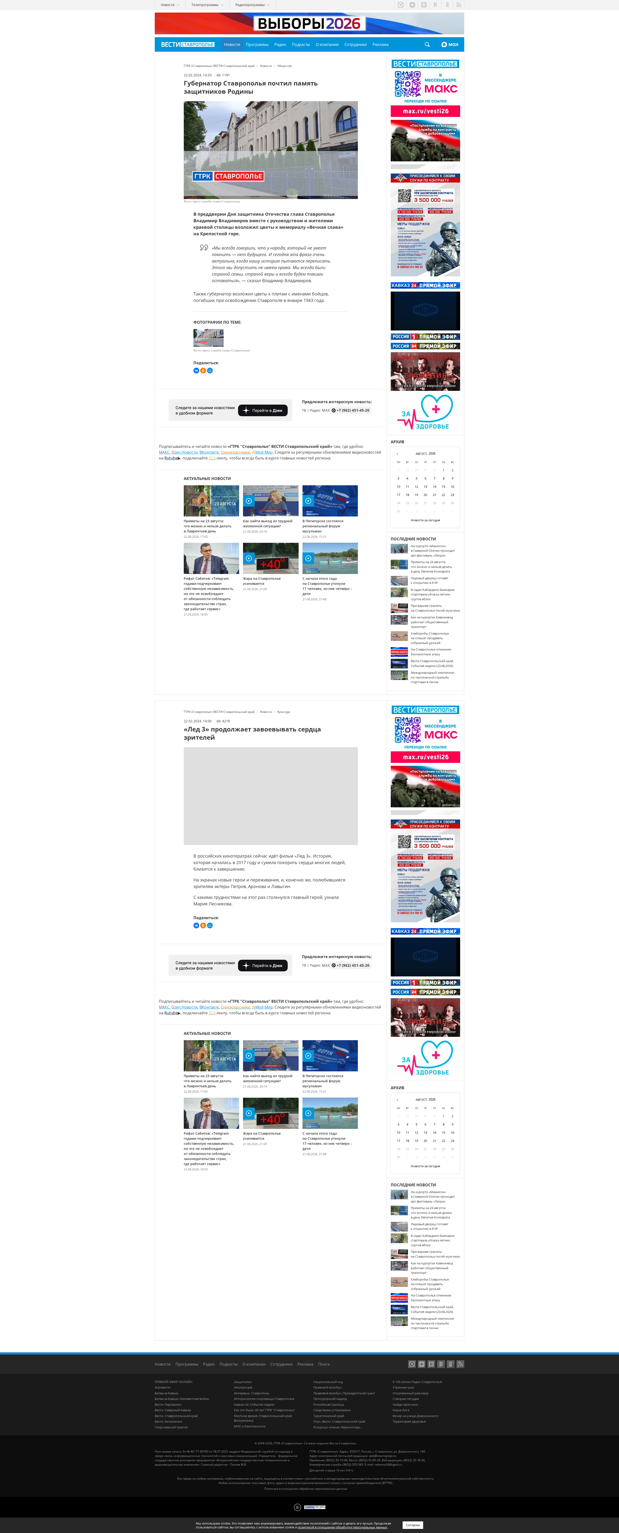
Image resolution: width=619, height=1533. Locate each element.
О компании (254, 1364)
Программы (187, 1364)
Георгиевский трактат (171, 1427)
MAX (450, 44)
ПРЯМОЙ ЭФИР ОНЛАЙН (173, 1382)
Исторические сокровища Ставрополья (264, 1399)
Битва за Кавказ (166, 1393)
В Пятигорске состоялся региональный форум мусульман (322, 526)
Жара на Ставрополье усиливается (262, 581)
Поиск (427, 44)
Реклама (305, 1364)
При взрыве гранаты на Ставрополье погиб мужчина (435, 608)
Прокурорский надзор (330, 1399)
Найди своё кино (405, 1404)
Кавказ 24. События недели (254, 1404)
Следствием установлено (332, 1410)
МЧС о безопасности (249, 1426)
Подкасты (229, 1364)
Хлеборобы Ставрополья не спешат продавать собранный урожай (430, 638)
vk (435, 5)
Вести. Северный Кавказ (173, 1410)
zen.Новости (184, 452)
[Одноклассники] (203, 370)
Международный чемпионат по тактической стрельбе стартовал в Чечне (432, 677)
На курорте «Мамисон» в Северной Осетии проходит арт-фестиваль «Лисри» (433, 551)
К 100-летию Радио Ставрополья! (417, 1382)
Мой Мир (262, 452)
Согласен (413, 1525)
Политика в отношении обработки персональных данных (305, 1489)
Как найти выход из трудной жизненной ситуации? (267, 523)
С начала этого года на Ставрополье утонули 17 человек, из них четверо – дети (327, 586)
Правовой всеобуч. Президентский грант (344, 1393)
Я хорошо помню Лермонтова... (337, 1427)
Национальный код (328, 1382)
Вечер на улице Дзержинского (416, 1416)
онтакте (209, 452)
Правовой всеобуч (327, 1387)
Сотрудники (281, 1364)
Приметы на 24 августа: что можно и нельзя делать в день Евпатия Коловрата (431, 566)
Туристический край (328, 1416)
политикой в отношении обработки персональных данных (342, 1527)
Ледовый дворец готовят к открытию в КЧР (429, 580)
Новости (163, 1364)
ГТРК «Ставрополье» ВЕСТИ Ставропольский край (188, 44)
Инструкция (243, 1387)
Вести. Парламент (168, 1404)
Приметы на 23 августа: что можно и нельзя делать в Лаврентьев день (207, 526)
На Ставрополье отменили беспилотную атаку (431, 651)
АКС (164, 452)
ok (447, 5)
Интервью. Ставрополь (251, 1393)
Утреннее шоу (403, 1387)
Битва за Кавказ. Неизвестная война (182, 1399)
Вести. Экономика (168, 1421)
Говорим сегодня (406, 1399)
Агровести (162, 1387)
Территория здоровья (409, 1421)
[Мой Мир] (210, 370)
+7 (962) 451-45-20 (353, 410)
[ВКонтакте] (196, 370)
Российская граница (328, 1404)
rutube (423, 5)
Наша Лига (401, 1410)
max (400, 5)
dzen (412, 5)
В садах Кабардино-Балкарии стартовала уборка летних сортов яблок (433, 594)
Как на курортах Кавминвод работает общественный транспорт (432, 622)
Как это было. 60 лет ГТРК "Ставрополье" (264, 1410)
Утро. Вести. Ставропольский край (339, 1421)
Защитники (242, 1382)
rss (458, 5)
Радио (209, 1364)
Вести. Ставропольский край (176, 1416)
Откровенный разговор (410, 1393)
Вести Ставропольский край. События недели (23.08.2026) (432, 663)
